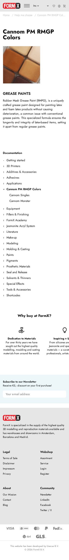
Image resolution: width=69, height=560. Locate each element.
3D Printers (13, 166)
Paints (10, 255)
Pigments (12, 261)
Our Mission (9, 494)
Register (44, 474)
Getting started (16, 160)
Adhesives (13, 177)
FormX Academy (17, 220)
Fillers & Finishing (18, 214)
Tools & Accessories (19, 289)
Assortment (46, 458)
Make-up (12, 237)
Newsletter (46, 494)
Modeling (12, 243)
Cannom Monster (19, 201)
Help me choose (23, 15)
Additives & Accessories (21, 172)
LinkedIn (44, 500)
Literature (12, 232)
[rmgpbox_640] (21, 65)
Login (43, 468)
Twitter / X (46, 510)
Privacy (7, 474)
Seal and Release (17, 272)
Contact (7, 500)
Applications (14, 183)
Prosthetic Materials (18, 266)
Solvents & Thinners (19, 278)
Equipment (13, 209)
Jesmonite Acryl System (21, 226)
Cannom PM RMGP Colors (51, 15)
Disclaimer (9, 463)
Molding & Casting (18, 249)
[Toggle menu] (27, 6)
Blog (5, 505)
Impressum (9, 468)
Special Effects (15, 284)
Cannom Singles (19, 195)
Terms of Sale (10, 458)
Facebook (45, 505)
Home (6, 15)
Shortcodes (13, 295)
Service (44, 463)
